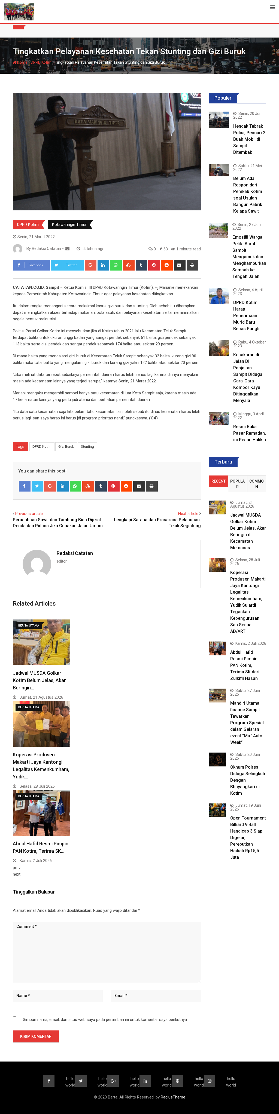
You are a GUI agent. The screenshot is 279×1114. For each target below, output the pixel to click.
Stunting (87, 446)
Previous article (29, 513)
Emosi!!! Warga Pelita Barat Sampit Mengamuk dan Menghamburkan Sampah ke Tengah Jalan (249, 257)
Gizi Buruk (66, 446)
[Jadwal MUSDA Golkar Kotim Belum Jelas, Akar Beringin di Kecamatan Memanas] (217, 507)
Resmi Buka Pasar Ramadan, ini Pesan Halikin (249, 433)
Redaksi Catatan (75, 553)
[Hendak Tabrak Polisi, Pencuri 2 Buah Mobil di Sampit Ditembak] (219, 120)
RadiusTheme (173, 1097)
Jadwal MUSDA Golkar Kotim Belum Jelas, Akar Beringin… (39, 680)
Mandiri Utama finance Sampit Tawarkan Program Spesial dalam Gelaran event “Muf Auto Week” (247, 723)
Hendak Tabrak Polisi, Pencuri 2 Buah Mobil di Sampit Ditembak (249, 139)
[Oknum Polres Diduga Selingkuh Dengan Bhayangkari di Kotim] (217, 759)
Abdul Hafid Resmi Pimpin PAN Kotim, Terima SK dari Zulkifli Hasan (244, 665)
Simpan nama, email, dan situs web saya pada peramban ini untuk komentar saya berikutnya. (105, 1019)
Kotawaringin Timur (69, 224)
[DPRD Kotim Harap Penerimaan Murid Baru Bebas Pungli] (219, 296)
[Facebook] (25, 486)
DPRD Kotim (41, 62)
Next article (188, 513)
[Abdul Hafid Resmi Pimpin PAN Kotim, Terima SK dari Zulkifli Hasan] (217, 648)
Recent (218, 481)
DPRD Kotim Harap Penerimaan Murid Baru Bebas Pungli (246, 315)
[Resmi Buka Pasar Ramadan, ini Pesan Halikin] (219, 418)
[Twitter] (37, 486)
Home (22, 62)
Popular (237, 484)
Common (256, 484)
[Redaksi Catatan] (67, 248)
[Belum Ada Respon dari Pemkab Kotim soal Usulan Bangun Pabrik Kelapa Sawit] (219, 170)
